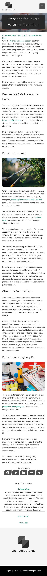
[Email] (31, 472)
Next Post (23, 523)
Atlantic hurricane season (20, 41)
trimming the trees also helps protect (26, 200)
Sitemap (37, 571)
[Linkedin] (23, 472)
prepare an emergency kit (13, 407)
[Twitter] (15, 472)
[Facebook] (8, 472)
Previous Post (23, 516)
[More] (39, 472)
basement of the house (11, 120)
